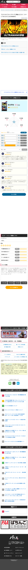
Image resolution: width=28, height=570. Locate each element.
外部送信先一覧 (8, 555)
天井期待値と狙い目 (7, 344)
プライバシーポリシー (9, 553)
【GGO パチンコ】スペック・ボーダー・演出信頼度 (15, 473)
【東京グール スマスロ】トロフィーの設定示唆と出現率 (15, 420)
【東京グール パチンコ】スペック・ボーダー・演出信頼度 (15, 467)
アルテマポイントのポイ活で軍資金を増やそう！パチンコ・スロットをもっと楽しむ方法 (15, 495)
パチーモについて (20, 547)
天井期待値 (23, 4)
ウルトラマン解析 (4, 4)
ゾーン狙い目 (4, 6)
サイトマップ (19, 553)
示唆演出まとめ (23, 6)
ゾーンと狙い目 (7, 354)
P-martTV (7, 511)
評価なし (17, 248)
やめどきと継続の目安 (20, 354)
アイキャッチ (7, 356)
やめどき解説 (13, 6)
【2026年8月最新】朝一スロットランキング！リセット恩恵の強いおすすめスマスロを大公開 (15, 401)
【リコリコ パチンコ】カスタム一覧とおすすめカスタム (15, 478)
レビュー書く (23, 132)
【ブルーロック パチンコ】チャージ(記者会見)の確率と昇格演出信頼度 (15, 500)
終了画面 (14, 4)
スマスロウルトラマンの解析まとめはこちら (14, 92)
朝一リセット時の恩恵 (20, 344)
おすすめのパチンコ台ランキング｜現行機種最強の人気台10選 (15, 452)
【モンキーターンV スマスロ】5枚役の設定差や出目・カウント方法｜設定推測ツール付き (15, 415)
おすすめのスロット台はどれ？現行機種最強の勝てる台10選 (15, 395)
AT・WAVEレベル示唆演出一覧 (21, 356)
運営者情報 (7, 547)
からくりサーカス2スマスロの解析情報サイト (14, 441)
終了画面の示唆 (7, 346)
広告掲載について (8, 550)
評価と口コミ (20, 346)
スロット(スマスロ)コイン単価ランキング (14, 409)
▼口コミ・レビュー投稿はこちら (8, 49)
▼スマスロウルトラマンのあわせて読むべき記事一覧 (12, 52)
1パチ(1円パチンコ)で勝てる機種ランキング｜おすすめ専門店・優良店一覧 (15, 489)
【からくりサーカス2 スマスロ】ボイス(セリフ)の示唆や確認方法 (15, 426)
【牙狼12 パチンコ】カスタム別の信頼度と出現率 (15, 484)
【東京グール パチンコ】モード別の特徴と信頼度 (15, 462)
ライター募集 (19, 555)
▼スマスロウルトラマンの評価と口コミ (10, 46)
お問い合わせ (19, 550)
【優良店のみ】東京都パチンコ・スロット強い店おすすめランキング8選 (15, 431)
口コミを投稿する (14, 287)
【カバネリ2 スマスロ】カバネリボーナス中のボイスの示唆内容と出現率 (15, 436)
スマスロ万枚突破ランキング (11, 405)
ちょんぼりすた (9, 364)
